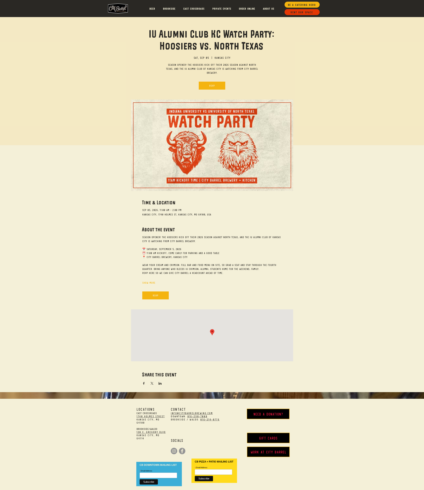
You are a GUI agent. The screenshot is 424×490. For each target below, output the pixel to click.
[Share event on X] (152, 383)
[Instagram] (174, 451)
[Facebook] (182, 451)
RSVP (212, 85)
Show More (148, 282)
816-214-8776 (209, 419)
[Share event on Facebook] (143, 383)
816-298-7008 (197, 416)
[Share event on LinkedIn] (160, 383)
